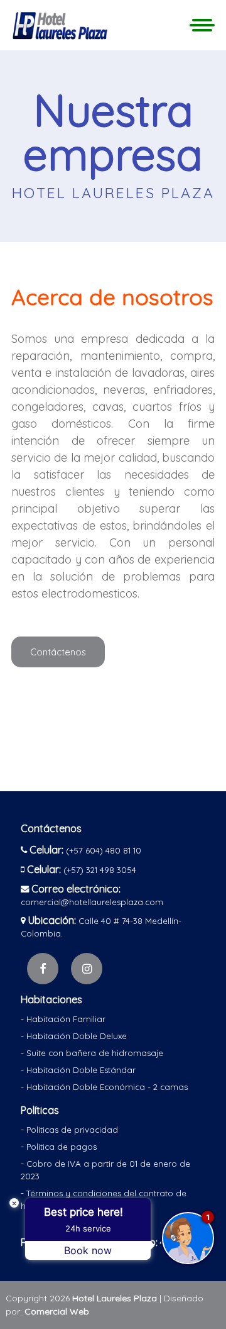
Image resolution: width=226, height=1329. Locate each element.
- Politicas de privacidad (69, 1130)
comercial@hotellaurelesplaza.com (92, 902)
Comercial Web (56, 1311)
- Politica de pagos (59, 1147)
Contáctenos (58, 652)
